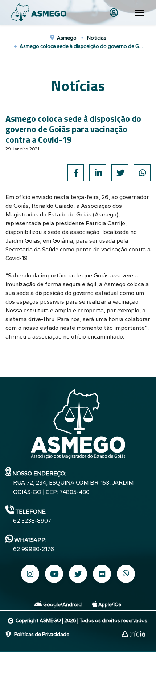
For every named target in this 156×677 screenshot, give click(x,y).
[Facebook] (75, 172)
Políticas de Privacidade (41, 634)
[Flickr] (102, 574)
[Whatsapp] (126, 574)
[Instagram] (30, 574)
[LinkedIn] (97, 172)
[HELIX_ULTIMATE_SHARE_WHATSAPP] (142, 172)
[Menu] (139, 13)
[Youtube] (54, 574)
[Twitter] (119, 172)
